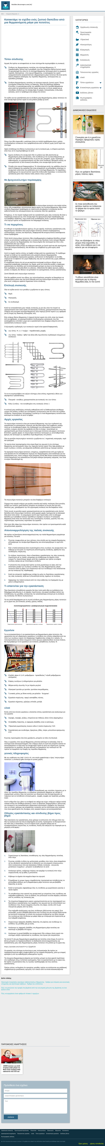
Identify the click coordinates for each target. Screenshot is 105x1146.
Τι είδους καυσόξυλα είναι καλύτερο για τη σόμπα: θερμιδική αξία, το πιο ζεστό (87, 279)
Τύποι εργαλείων (87, 82)
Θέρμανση (84, 55)
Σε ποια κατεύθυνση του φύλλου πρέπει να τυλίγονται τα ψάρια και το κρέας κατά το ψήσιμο (88, 207)
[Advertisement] (35, 41)
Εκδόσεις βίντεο (86, 93)
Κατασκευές (85, 60)
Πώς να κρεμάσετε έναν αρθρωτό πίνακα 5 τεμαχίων (20, 993)
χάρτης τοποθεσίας (97, 1144)
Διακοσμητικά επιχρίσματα (85, 66)
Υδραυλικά (84, 39)
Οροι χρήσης (83, 1144)
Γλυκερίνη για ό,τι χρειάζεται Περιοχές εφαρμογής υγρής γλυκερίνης (87, 139)
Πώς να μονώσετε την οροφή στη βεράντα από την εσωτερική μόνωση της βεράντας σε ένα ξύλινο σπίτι (34, 989)
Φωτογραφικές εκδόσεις (86, 99)
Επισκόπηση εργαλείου (89, 87)
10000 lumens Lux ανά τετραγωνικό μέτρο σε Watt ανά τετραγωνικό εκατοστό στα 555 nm (11, 1068)
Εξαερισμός (85, 50)
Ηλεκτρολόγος (86, 44)
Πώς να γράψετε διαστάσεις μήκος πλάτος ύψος (87, 172)
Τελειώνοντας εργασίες (89, 72)
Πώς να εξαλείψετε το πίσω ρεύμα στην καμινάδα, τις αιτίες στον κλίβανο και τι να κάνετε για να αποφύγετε (87, 244)
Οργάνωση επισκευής (89, 27)
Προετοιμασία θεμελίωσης (85, 33)
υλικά (82, 77)
